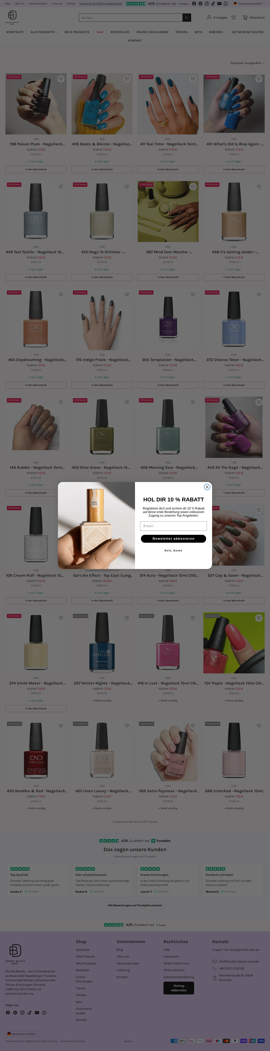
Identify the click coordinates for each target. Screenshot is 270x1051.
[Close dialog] (207, 487)
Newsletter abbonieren (174, 538)
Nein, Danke (174, 550)
